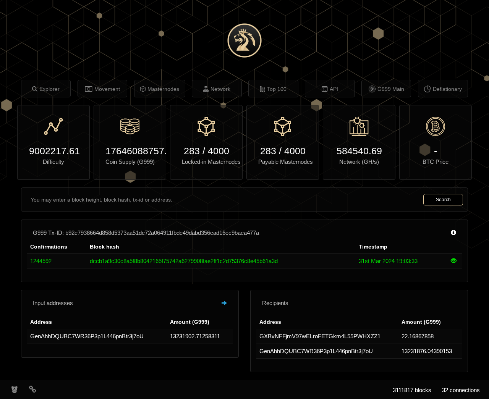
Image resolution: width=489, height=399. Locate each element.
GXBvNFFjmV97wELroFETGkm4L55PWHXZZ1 (320, 336)
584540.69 (359, 150)
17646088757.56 (129, 150)
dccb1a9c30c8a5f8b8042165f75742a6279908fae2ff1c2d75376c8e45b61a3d (184, 261)
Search (443, 199)
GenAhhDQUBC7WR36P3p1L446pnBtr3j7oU (87, 336)
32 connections (461, 390)
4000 (218, 150)
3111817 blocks (412, 390)
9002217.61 (53, 150)
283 (192, 150)
